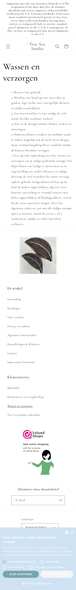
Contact (12, 353)
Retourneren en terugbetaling (25, 397)
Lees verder (65, 554)
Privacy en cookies (18, 326)
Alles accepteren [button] (20, 574)
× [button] (71, 532)
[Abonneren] (60, 500)
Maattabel (13, 388)
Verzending (14, 299)
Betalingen (13, 308)
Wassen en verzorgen (20, 406)
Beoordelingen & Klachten (23, 344)
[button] (8, 46)
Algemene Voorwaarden (21, 335)
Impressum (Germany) (21, 362)
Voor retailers (15, 317)
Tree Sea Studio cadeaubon (23, 415)
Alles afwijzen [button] (57, 574)
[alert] (38, 559)
